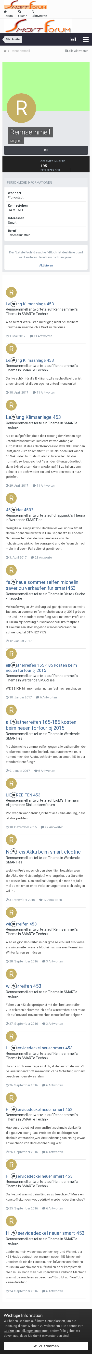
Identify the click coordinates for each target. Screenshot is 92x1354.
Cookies (24, 1321)
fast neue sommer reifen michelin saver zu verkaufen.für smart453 (42, 585)
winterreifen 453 (21, 924)
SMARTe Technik (35, 314)
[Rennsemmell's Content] (46, 150)
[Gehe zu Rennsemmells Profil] (11, 292)
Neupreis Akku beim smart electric (43, 852)
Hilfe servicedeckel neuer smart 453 (39, 1047)
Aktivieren (46, 265)
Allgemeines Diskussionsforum (30, 805)
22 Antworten (54, 827)
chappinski (61, 515)
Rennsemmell (17, 309)
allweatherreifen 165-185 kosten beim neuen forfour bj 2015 (41, 668)
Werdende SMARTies (25, 520)
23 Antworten (43, 557)
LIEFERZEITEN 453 (23, 795)
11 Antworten (42, 336)
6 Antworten (48, 697)
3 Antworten (54, 961)
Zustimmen (48, 1346)
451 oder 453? (19, 509)
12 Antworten (52, 900)
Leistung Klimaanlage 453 (30, 303)
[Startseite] (7, 51)
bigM (57, 800)
